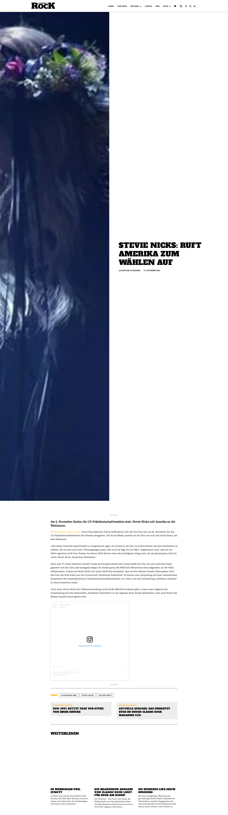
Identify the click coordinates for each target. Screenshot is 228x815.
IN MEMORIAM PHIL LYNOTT (65, 791)
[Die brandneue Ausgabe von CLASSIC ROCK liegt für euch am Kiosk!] (113, 762)
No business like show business (156, 791)
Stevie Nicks (74, 532)
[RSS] (194, 6)
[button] (180, 6)
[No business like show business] (157, 762)
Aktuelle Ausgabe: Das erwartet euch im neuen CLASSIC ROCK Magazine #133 (144, 712)
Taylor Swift (105, 695)
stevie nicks (87, 695)
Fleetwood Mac (69, 695)
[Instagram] (190, 6)
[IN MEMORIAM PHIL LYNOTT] (70, 762)
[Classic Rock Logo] (43, 6)
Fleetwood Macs (59, 532)
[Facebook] (186, 6)
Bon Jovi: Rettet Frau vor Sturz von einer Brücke (78, 710)
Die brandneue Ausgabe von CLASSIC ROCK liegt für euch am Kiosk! (113, 792)
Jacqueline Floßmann (129, 270)
